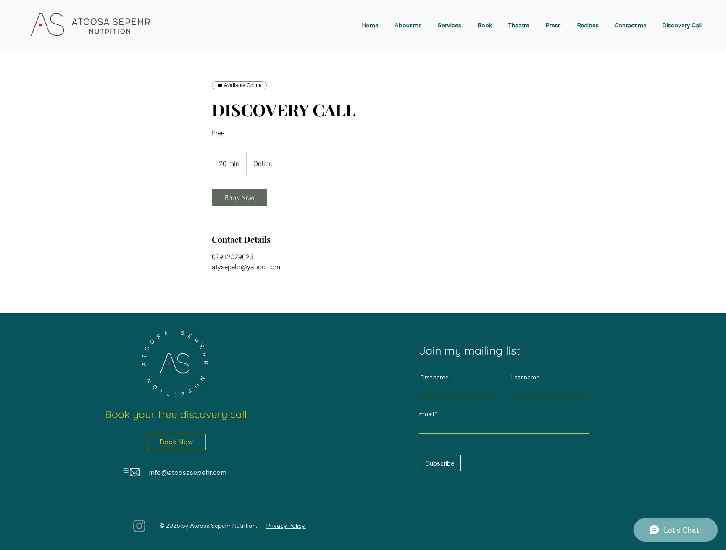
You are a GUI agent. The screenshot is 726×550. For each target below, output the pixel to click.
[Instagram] (139, 526)
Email (426, 414)
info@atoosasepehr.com (187, 472)
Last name (525, 377)
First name (434, 377)
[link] (239, 197)
